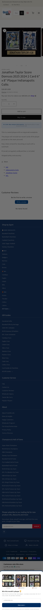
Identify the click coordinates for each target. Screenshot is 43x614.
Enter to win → (21, 605)
